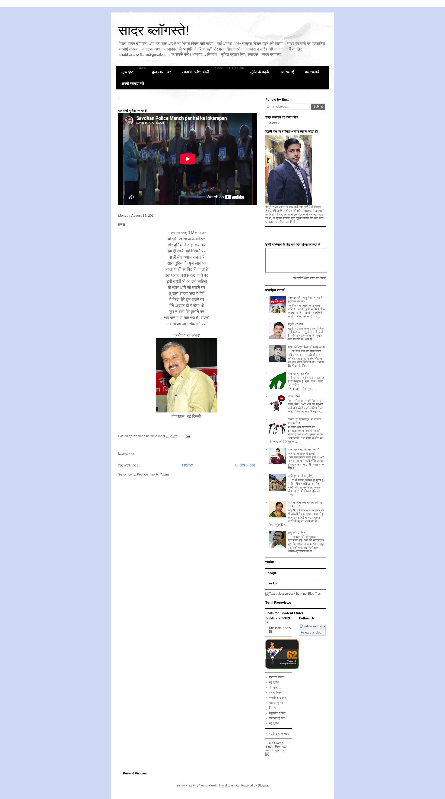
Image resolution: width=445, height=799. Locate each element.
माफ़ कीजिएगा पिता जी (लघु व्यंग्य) (306, 347)
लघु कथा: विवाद (297, 532)
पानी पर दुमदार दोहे (298, 373)
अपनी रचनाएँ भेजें (132, 84)
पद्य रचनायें (312, 72)
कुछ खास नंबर (161, 72)
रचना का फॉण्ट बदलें (195, 72)
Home (187, 465)
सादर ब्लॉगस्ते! (153, 30)
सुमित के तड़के (259, 72)
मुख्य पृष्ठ (127, 72)
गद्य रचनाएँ (287, 72)
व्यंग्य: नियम (294, 396)
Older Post (245, 465)
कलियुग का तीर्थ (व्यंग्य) (300, 476)
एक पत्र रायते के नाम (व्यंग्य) (303, 449)
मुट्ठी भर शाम (295, 324)
